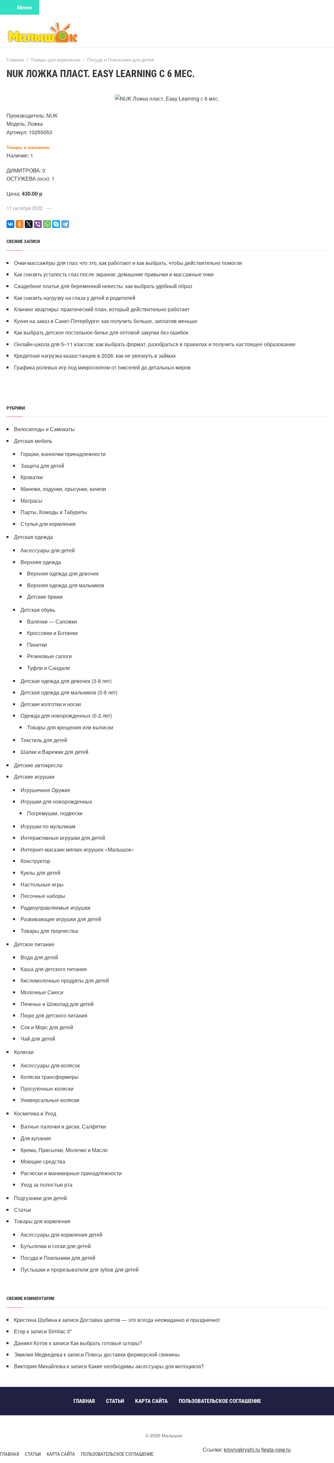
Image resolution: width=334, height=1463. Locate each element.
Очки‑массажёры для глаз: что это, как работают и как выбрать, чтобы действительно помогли (128, 263)
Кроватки (32, 477)
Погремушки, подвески (55, 813)
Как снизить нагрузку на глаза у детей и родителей (74, 297)
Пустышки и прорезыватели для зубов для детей (80, 1269)
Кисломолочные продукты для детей (65, 980)
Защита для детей (42, 465)
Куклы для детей (40, 872)
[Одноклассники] (19, 224)
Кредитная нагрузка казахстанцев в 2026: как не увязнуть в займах (95, 355)
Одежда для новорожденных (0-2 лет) (66, 715)
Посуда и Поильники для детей (58, 1257)
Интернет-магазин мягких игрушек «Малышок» (77, 849)
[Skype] (56, 224)
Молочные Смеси (42, 992)
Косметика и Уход (35, 1113)
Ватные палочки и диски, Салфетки (63, 1126)
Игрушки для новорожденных (56, 801)
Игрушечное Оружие (45, 790)
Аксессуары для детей (48, 550)
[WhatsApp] (47, 224)
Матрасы (31, 500)
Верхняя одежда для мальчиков (65, 585)
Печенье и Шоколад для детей (57, 1004)
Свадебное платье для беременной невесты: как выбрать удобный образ (103, 286)
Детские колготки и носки (51, 704)
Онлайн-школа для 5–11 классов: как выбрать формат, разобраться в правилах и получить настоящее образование (155, 344)
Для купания (36, 1138)
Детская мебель (33, 441)
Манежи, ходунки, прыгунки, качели (63, 489)
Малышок (55, 31)
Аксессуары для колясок (50, 1065)
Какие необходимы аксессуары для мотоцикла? (146, 1366)
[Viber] (38, 224)
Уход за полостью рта (46, 1184)
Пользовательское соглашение (117, 1454)
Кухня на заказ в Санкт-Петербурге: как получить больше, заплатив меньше (105, 321)
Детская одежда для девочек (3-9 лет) (66, 681)
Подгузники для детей (40, 1198)
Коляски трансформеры (50, 1077)
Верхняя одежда (41, 562)
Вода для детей (39, 957)
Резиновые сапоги (49, 656)
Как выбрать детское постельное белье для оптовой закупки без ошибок (101, 332)
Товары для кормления (42, 1221)
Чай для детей (38, 1038)
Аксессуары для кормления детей (61, 1234)
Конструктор (35, 861)
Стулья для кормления (48, 524)
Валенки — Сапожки (52, 621)
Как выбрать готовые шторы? (106, 1343)
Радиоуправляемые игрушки (55, 907)
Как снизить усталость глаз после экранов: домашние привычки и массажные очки (114, 274)
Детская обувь (38, 609)
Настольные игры (42, 884)
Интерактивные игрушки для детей (63, 837)
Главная (9, 1454)
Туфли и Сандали (48, 668)
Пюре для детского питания (54, 1015)
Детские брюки (45, 596)
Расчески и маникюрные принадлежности (71, 1173)
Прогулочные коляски (47, 1088)
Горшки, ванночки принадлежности (63, 454)
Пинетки (37, 644)
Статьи (22, 1209)
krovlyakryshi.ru (242, 1449)
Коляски (24, 1052)
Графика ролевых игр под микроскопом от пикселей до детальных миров (102, 367)
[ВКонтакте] (10, 224)
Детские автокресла (38, 765)
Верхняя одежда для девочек (63, 573)
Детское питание (34, 944)
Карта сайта (61, 1454)
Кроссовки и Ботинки (52, 633)
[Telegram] (65, 224)
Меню (24, 7)
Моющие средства (43, 1161)
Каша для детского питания (54, 969)
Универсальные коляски (50, 1100)
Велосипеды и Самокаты (44, 429)
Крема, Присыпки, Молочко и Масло (64, 1150)
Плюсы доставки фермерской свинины (132, 1354)
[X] (29, 224)
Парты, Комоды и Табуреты (54, 512)
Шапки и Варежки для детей (54, 752)
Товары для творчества (49, 931)
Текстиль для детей (44, 740)
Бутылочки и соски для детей (56, 1246)
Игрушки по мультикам (48, 826)
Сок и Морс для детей (47, 1027)
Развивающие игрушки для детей (61, 919)
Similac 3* (60, 1331)
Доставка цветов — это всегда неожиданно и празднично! (150, 1320)
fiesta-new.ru (276, 1449)
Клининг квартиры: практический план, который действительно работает (102, 309)
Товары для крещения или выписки (70, 727)
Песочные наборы (43, 896)
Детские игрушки (34, 776)
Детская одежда (33, 537)
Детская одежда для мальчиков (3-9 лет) (69, 692)
